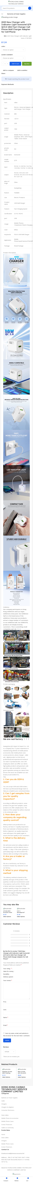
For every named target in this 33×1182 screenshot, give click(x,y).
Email (5, 1025)
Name (5, 1017)
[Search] (29, 8)
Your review (7, 980)
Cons (4, 1009)
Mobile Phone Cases (7, 1121)
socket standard (6, 55)
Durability (6, 974)
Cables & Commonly (7, 1127)
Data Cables (5, 1115)
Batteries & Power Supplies (16, 14)
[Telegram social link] (15, 73)
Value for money (8, 971)
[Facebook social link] (7, 73)
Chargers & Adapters (7, 1107)
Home (3, 1134)
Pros (4, 1002)
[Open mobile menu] (2, 3)
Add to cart (15, 64)
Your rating (7, 969)
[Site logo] (16, 2)
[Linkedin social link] (13, 73)
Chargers (4, 1104)
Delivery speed (8, 977)
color (3, 46)
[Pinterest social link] (11, 73)
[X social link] (9, 73)
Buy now (26, 64)
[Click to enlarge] (5, 15)
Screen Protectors (6, 1124)
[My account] (31, 3)
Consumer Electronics (7, 1110)
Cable (3, 1101)
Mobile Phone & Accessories (9, 1118)
